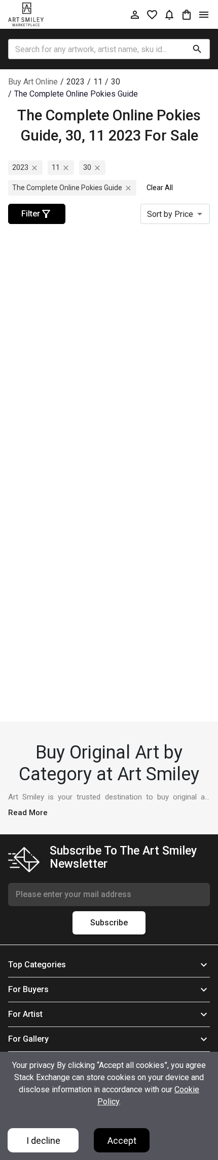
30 (87, 167)
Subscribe (109, 922)
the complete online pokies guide (67, 188)
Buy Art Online (33, 81)
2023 (20, 167)
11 (56, 167)
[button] (109, 965)
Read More (28, 812)
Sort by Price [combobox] (170, 214)
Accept (121, 1140)
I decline (43, 1140)
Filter (30, 213)
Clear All (160, 188)
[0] (186, 14)
